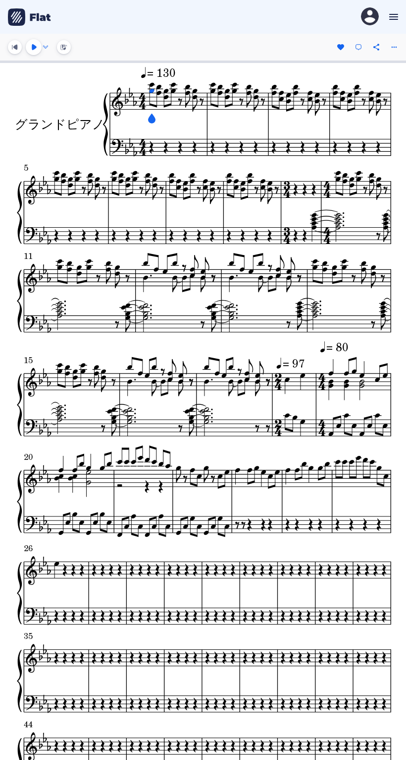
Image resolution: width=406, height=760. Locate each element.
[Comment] (358, 47)
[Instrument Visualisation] (64, 47)
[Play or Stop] (34, 47)
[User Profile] (370, 17)
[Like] (341, 47)
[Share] (376, 47)
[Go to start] (15, 47)
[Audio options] (46, 47)
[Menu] (392, 16)
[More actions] (394, 47)
